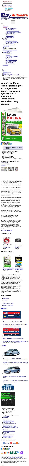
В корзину (3, 165)
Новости (8, 55)
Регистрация (10, 7)
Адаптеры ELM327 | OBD (9, 426)
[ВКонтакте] (1, 144)
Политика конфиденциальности (14, 457)
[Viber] (7, 144)
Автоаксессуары (7, 424)
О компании (9, 53)
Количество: (4, 163)
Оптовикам (9, 57)
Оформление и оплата (11, 60)
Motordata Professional (11, 28)
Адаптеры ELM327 (10, 33)
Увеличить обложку (5, 142)
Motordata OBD (7, 422)
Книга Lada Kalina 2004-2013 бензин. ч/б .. (20, 269)
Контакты (5, 417)
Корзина (6, 9)
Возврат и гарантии (11, 61)
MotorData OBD (10, 29)
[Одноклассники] (3, 144)
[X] (5, 144)
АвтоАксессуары (10, 34)
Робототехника (9, 36)
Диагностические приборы (12, 31)
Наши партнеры (10, 62)
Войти (6, 7)
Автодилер (8, 51)
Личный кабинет (7, 5)
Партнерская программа (12, 56)
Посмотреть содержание (6, 230)
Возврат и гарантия (8, 436)
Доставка (8, 58)
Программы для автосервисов (13, 32)
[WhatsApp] (9, 144)
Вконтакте (7, 443)
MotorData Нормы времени (12, 42)
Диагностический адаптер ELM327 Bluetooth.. (19, 246)
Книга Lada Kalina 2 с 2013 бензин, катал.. (8, 268)
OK (19, 443)
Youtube (14, 443)
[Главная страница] (4, 69)
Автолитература (10, 37)
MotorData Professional (11, 41)
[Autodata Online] (14, 16)
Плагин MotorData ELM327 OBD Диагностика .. (7, 246)
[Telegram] (11, 144)
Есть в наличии (4, 162)
